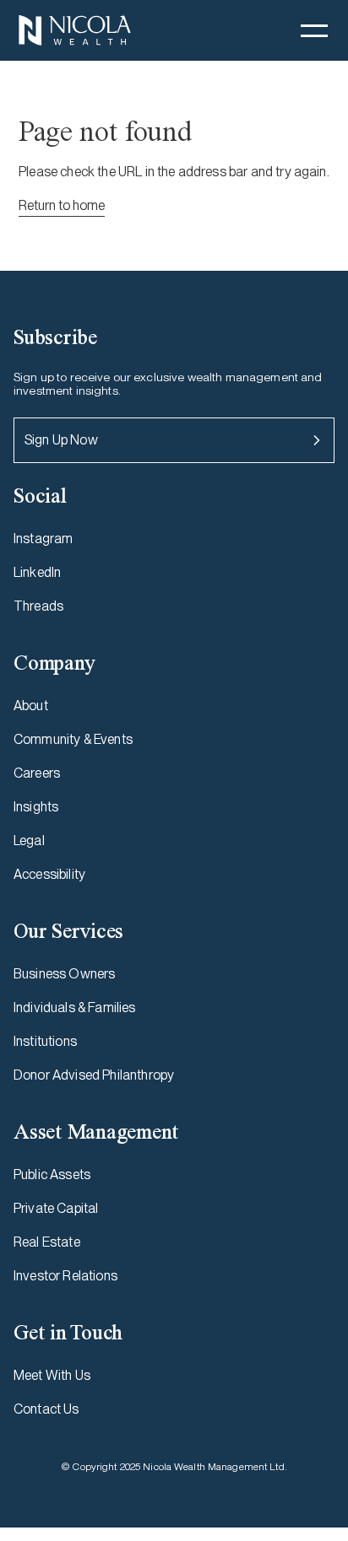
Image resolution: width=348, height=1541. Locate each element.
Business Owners (64, 974)
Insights (36, 807)
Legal (29, 840)
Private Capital (56, 1208)
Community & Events (73, 739)
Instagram (43, 539)
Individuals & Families (75, 1007)
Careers (37, 773)
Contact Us (46, 1409)
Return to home (62, 205)
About (31, 706)
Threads (38, 606)
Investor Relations (65, 1276)
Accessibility (49, 874)
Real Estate (47, 1242)
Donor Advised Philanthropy (94, 1075)
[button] (314, 30)
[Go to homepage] (74, 30)
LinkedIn (37, 572)
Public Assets (52, 1175)
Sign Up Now (61, 440)
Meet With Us (52, 1375)
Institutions (45, 1041)
